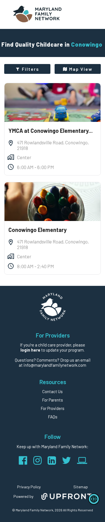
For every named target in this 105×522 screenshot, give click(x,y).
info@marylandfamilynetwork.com (55, 365)
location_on (10, 143)
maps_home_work (10, 157)
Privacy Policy (29, 486)
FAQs (52, 416)
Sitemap (80, 486)
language (94, 499)
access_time (10, 166)
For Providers (52, 408)
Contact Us (52, 391)
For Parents (52, 399)
